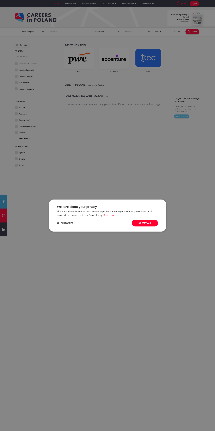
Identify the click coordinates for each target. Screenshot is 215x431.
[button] (65, 223)
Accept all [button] (145, 223)
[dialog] (107, 215)
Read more (108, 215)
